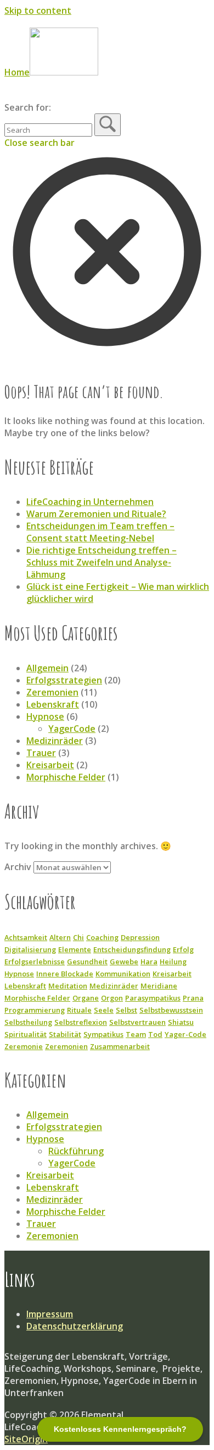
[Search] (107, 124)
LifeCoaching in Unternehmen (90, 502)
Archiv (17, 867)
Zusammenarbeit (120, 1046)
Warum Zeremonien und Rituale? (96, 514)
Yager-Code (185, 1034)
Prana (193, 998)
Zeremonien (52, 692)
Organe (85, 998)
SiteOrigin (26, 1439)
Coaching (102, 937)
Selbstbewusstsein (171, 1010)
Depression (140, 937)
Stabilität (65, 1034)
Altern (60, 937)
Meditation (67, 986)
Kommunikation (122, 974)
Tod (155, 1034)
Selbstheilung (28, 1022)
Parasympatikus (153, 998)
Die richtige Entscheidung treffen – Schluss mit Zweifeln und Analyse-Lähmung (101, 562)
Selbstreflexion (80, 1022)
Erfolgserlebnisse (34, 961)
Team (136, 1034)
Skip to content (37, 10)
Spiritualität (25, 1034)
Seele (104, 1010)
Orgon (112, 998)
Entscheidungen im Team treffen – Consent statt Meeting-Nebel (100, 532)
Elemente (74, 949)
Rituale (79, 1010)
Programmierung (34, 1010)
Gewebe (124, 961)
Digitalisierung (30, 949)
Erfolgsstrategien (64, 680)
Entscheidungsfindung (132, 949)
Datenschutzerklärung (74, 1326)
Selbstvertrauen (137, 1022)
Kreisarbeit (50, 765)
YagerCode (71, 729)
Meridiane (158, 986)
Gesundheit (87, 961)
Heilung (173, 961)
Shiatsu (181, 1022)
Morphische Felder (65, 777)
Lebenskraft (52, 704)
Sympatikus (103, 1034)
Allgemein (47, 668)
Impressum (49, 1314)
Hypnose (45, 716)
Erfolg (183, 949)
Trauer (41, 753)
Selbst (126, 1010)
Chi (78, 937)
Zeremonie (23, 1046)
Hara (148, 961)
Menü (30, 95)
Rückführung (76, 1151)
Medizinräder (54, 741)
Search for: (27, 107)
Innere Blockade (64, 974)
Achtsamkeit (25, 937)
